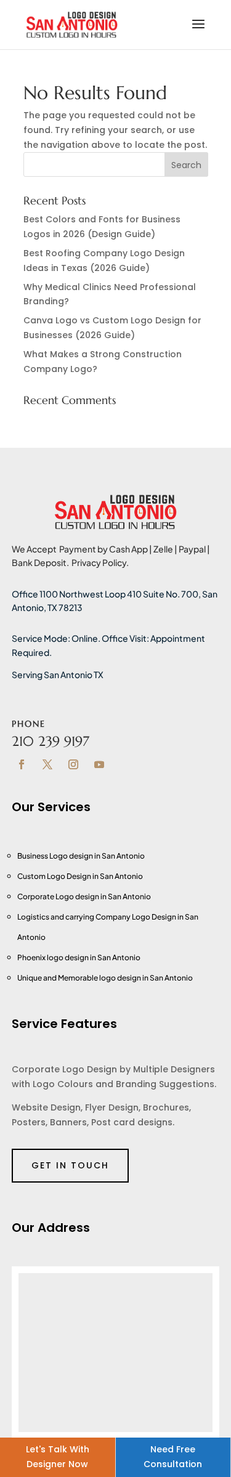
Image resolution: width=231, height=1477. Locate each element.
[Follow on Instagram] (73, 764)
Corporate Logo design (58, 896)
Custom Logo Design (54, 876)
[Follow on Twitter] (47, 764)
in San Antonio (117, 876)
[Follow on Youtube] (99, 764)
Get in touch (70, 1165)
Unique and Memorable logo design (79, 977)
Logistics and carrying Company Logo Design (97, 916)
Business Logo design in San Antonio (81, 855)
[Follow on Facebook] (21, 764)
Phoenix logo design (53, 957)
